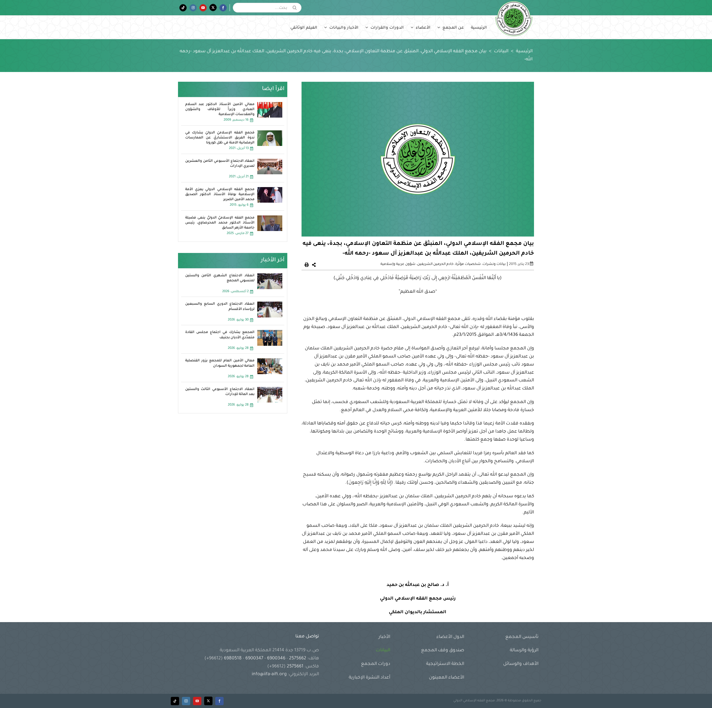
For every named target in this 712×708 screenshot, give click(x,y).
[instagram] (186, 701)
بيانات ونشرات (494, 264)
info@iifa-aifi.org (269, 674)
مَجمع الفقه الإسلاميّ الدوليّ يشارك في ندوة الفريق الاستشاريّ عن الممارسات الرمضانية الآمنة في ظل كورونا (220, 138)
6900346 (276, 658)
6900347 (254, 658)
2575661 (295, 666)
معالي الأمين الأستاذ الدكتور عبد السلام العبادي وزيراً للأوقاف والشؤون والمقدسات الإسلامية (220, 109)
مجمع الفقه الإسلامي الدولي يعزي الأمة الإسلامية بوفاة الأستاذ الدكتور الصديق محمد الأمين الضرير (220, 195)
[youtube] (197, 701)
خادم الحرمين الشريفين (435, 264)
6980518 (233, 658)
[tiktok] (175, 701)
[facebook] (219, 701)
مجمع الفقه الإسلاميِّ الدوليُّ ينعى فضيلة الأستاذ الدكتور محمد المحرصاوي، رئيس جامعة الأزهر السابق (220, 223)
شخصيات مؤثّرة (468, 264)
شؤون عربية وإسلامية (398, 264)
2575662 (297, 658)
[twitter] (208, 701)
